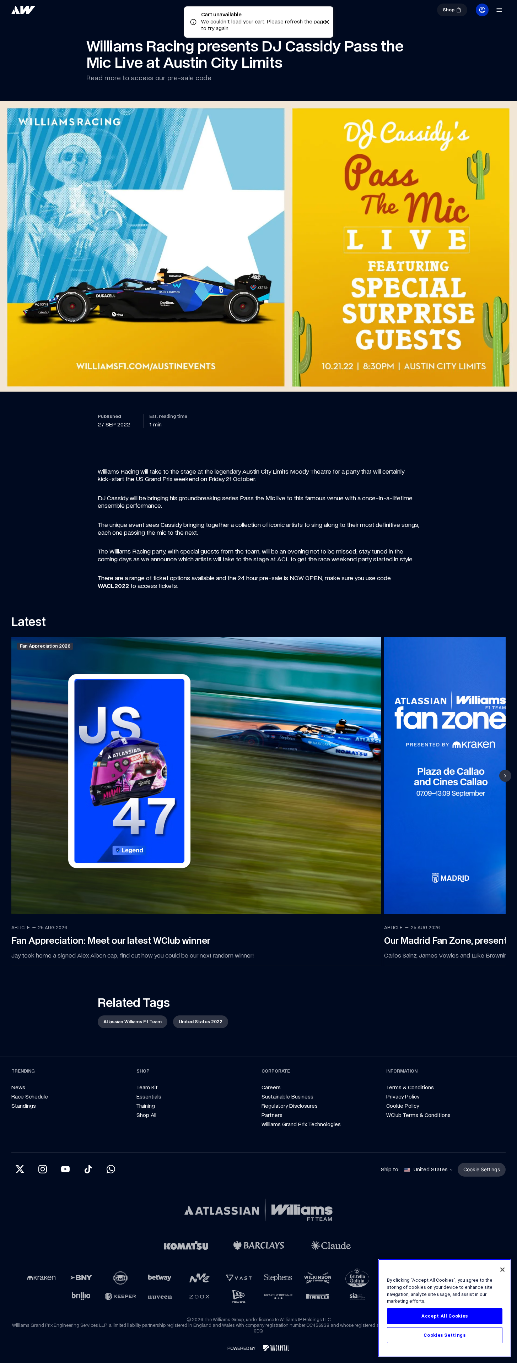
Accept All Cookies (444, 1316)
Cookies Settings (445, 1335)
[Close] (502, 1269)
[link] (46, 12)
